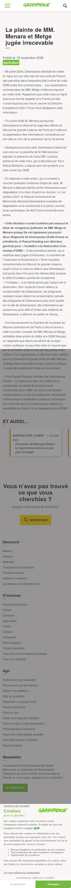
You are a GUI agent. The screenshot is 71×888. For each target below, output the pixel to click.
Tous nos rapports (14, 659)
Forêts (7, 626)
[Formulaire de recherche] (65, 5)
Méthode (8, 562)
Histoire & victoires (15, 578)
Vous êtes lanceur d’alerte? (20, 740)
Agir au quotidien (14, 696)
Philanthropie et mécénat (19, 729)
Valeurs (8, 556)
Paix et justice (12, 643)
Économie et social (15, 604)
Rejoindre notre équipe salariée (23, 734)
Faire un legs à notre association (24, 723)
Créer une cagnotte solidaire (21, 718)
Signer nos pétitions (15, 691)
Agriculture (10, 621)
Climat (7, 610)
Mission (8, 551)
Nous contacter (12, 745)
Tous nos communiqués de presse (25, 653)
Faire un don (11, 712)
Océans (8, 632)
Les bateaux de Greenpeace (21, 584)
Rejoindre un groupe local (19, 701)
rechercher (38, 520)
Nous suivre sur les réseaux (21, 685)
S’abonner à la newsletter (19, 680)
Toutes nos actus (14, 648)
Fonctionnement (13, 573)
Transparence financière (18, 567)
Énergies (8, 615)
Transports (9, 637)
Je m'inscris (15, 788)
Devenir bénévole (14, 707)
